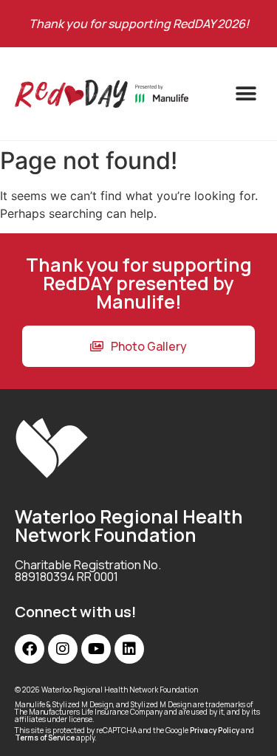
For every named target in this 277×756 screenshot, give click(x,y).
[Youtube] (96, 649)
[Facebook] (29, 649)
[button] (245, 94)
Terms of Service (45, 737)
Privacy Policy (214, 730)
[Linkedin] (129, 649)
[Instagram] (63, 649)
